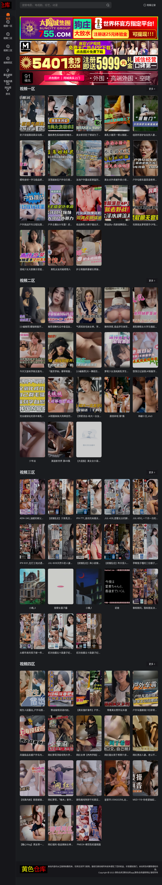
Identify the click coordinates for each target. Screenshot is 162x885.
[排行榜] (8, 82)
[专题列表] (8, 76)
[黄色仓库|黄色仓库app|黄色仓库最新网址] (7, 5)
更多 (151, 88)
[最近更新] (8, 69)
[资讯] (8, 88)
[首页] (8, 12)
